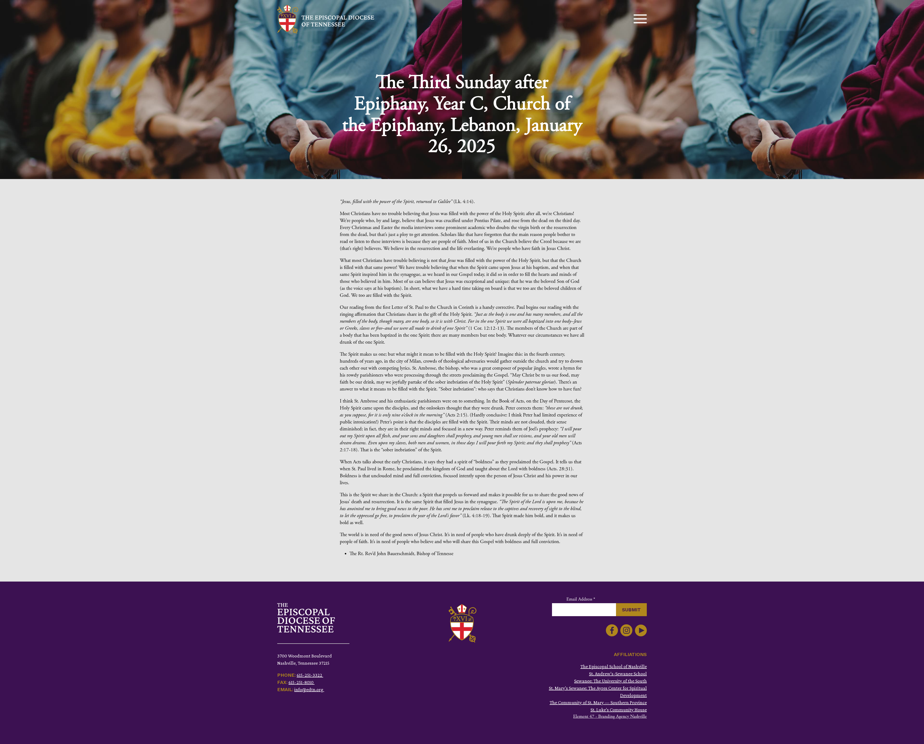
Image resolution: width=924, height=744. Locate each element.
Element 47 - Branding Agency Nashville (610, 716)
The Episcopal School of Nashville (613, 666)
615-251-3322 (310, 675)
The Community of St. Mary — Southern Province (598, 702)
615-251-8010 (301, 682)
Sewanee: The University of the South (610, 680)
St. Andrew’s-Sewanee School (618, 673)
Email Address (580, 599)
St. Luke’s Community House (618, 709)
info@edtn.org (309, 689)
